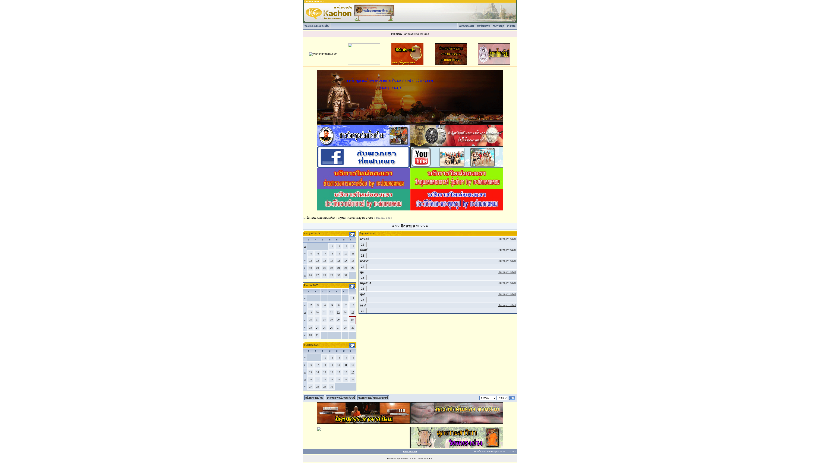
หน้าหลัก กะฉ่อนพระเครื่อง (317, 26)
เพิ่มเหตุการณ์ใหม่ (507, 239)
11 (346, 365)
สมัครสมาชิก (421, 34)
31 (317, 335)
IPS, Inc (428, 458)
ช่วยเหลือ (511, 26)
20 (338, 319)
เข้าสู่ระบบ (408, 34)
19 (352, 372)
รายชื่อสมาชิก (483, 26)
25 (352, 268)
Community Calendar (360, 218)
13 (317, 260)
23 (338, 268)
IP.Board (404, 458)
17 (345, 260)
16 (338, 260)
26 (331, 327)
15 (352, 312)
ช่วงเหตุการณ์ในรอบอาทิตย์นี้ (373, 398)
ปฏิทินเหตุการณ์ (466, 26)
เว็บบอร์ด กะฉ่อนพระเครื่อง (320, 218)
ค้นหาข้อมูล (498, 26)
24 (317, 327)
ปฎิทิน (341, 218)
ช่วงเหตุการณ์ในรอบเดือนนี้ (341, 398)
